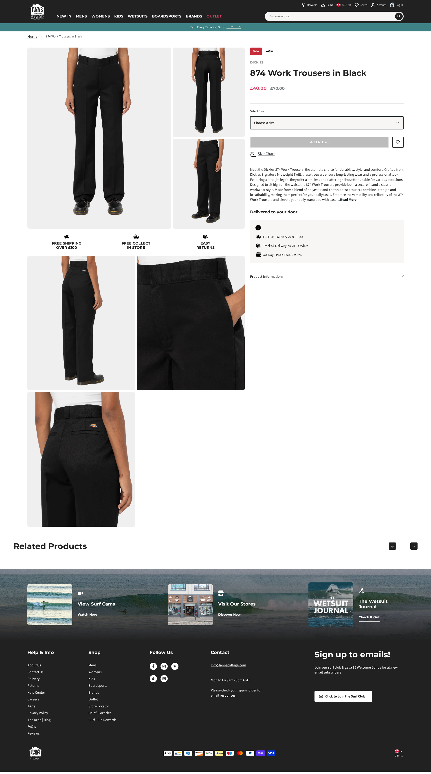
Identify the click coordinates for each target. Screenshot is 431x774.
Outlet (214, 16)
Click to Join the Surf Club (345, 696)
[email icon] (164, 681)
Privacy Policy (37, 713)
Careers (33, 699)
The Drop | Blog (39, 719)
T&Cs (31, 706)
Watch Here (87, 614)
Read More (348, 199)
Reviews (33, 733)
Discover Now (229, 614)
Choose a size (264, 122)
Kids (118, 16)
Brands (194, 16)
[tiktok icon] (153, 681)
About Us (34, 665)
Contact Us (35, 672)
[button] (398, 144)
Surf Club (233, 27)
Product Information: (266, 276)
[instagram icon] (164, 668)
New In (64, 16)
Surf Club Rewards (102, 719)
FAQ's (31, 726)
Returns (33, 685)
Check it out (369, 617)
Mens (81, 16)
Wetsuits (137, 16)
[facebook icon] (153, 668)
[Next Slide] (414, 546)
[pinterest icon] (174, 668)
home (32, 37)
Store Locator (98, 706)
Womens (100, 16)
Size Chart (266, 154)
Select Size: (257, 111)
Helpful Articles (99, 713)
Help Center (36, 692)
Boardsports (166, 16)
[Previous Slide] (392, 546)
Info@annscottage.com (228, 665)
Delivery (33, 678)
